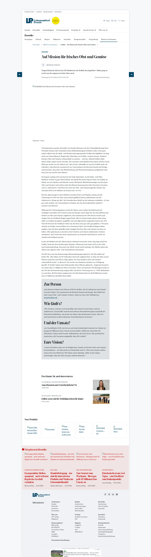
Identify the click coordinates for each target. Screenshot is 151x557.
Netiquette (101, 534)
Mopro (47, 39)
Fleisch (38, 39)
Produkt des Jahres (81, 517)
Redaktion (54, 519)
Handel (27, 30)
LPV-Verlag (55, 517)
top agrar (54, 534)
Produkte (74, 30)
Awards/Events (88, 30)
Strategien (28, 39)
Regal (53, 531)
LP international (62, 30)
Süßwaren (56, 39)
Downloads (101, 519)
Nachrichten (79, 504)
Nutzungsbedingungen (105, 531)
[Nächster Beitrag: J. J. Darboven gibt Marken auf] (131, 74)
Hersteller (36, 30)
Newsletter (29, 12)
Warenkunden (79, 510)
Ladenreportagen (80, 506)
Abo (76, 529)
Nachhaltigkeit (48, 30)
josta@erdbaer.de (50, 297)
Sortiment (54, 508)
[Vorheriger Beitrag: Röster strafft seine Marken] (19, 74)
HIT (76, 519)
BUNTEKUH (55, 527)
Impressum (102, 527)
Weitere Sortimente (108, 39)
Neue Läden (79, 508)
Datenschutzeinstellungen (60, 540)
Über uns (102, 30)
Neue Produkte (103, 506)
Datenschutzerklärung (105, 529)
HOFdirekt (54, 536)
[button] (51, 65)
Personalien (55, 510)
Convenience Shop (57, 529)
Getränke (67, 39)
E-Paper (39, 12)
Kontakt (58, 12)
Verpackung (93, 39)
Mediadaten (48, 12)
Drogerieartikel (79, 39)
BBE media (55, 525)
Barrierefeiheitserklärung (106, 536)
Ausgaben (78, 525)
